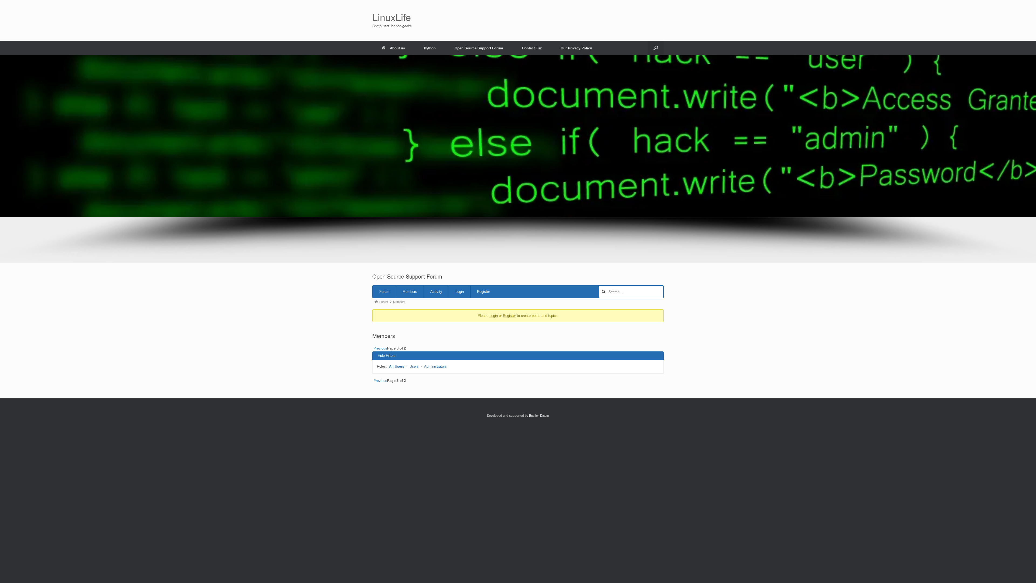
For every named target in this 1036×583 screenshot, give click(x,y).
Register (483, 292)
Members (410, 292)
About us (397, 47)
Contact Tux (532, 47)
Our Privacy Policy (576, 47)
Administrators (435, 366)
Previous (379, 348)
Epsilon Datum (539, 415)
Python (430, 47)
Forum (384, 292)
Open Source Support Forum (479, 47)
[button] (656, 48)
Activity (436, 292)
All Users (396, 366)
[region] (518, 159)
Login (459, 292)
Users (414, 366)
